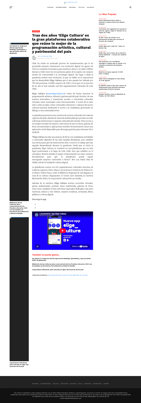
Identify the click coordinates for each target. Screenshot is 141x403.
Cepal (60, 275)
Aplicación (51, 275)
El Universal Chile (46, 56)
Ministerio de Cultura (80, 275)
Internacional (61, 7)
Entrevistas (97, 383)
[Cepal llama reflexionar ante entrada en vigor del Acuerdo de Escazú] (19, 217)
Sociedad (90, 7)
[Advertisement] (51, 26)
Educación (64, 383)
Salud (80, 383)
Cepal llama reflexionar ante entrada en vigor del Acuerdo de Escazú (19, 364)
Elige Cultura (67, 275)
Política (81, 7)
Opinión (106, 383)
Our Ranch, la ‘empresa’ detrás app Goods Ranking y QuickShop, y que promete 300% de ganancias (18, 49)
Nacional (72, 7)
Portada (50, 7)
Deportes (87, 383)
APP (57, 275)
